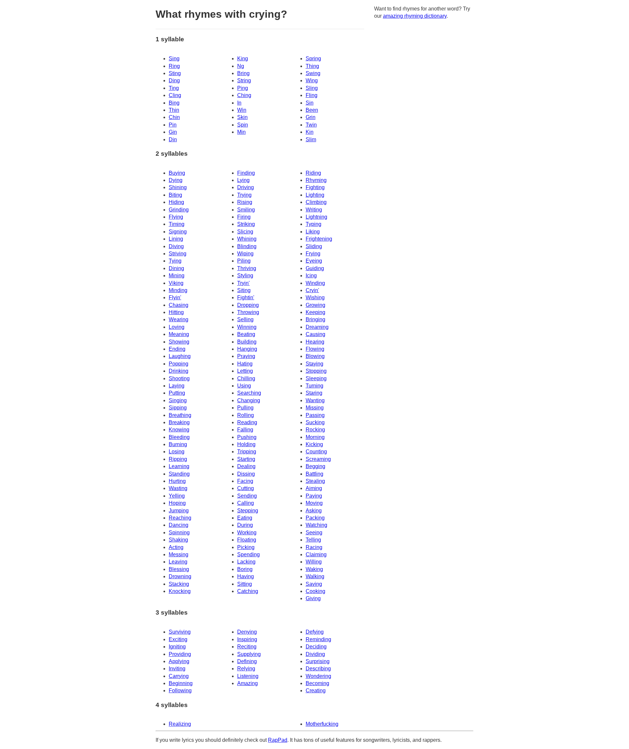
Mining (176, 275)
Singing (178, 400)
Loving (176, 327)
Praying (246, 356)
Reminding (318, 639)
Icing (311, 275)
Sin (310, 103)
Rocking (315, 429)
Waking (314, 569)
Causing (315, 334)
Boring (245, 569)
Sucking (315, 422)
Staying (314, 363)
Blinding (247, 246)
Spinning (179, 532)
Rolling (245, 415)
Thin (174, 110)
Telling (313, 539)
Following (180, 690)
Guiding (315, 268)
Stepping (247, 510)
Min (241, 132)
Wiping (245, 253)
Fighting (315, 187)
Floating (246, 539)
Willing (314, 561)
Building (247, 342)
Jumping (179, 510)
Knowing (179, 429)
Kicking (314, 444)
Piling (244, 261)
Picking (246, 547)
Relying (246, 668)
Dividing (315, 654)
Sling (312, 88)
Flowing (315, 349)
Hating (245, 363)
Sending (247, 496)
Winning (247, 327)
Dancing (178, 525)
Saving (314, 584)
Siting (244, 290)
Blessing (179, 569)
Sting (175, 73)
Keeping (315, 312)
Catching (247, 591)
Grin (310, 117)
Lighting (315, 195)
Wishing (315, 297)
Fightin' (245, 297)
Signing (178, 231)
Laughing (180, 356)
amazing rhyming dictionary (415, 16)
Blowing (315, 356)
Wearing (178, 319)
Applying (179, 661)
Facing (245, 481)
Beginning (181, 683)
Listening (247, 676)
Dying (175, 180)
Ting (174, 88)
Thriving (246, 268)
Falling (245, 429)
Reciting (247, 646)
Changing (248, 400)
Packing (315, 518)
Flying (176, 217)
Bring (243, 73)
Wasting (178, 488)
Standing (179, 474)
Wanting (315, 400)
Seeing (314, 532)
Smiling (246, 209)
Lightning (316, 217)
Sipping (178, 407)
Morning (315, 437)
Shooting (179, 378)
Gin (173, 132)
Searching (249, 393)
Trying (244, 195)
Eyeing (314, 261)
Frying (313, 253)
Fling (311, 95)
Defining (247, 661)
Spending (248, 554)
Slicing (245, 231)
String (244, 80)
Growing (315, 305)
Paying (314, 496)
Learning (179, 466)
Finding (246, 173)
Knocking (180, 591)
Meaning (179, 334)
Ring (174, 66)
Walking (315, 576)
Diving (176, 246)
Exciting (178, 639)
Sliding (314, 246)
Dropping (248, 305)
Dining (176, 268)
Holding (246, 444)
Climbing (316, 202)
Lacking (246, 561)
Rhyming (316, 180)
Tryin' (243, 283)
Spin (242, 125)
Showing (179, 342)
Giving (313, 598)
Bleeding (179, 437)
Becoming (317, 683)
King (242, 58)
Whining (247, 239)
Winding (315, 283)
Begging (315, 466)
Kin (310, 132)
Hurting (177, 481)
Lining (176, 239)
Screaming (318, 459)
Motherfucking (322, 724)
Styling (245, 275)
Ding (174, 80)
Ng (240, 66)
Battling (314, 474)
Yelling (177, 496)
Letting (245, 371)
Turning (314, 385)
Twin (311, 125)
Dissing (246, 474)
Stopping (316, 371)
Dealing (246, 466)
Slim (311, 139)
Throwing (248, 312)
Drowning (180, 576)
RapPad (277, 740)
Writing (314, 209)
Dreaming (317, 327)
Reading (247, 422)
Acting (176, 547)
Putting (177, 393)
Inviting (177, 668)
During (245, 525)
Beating (246, 334)
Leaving (178, 561)
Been (312, 110)
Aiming (314, 488)
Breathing (180, 415)
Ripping (178, 459)
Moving (314, 503)
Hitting (176, 312)
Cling (175, 95)
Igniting (177, 646)
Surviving (180, 632)
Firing (244, 217)
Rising (244, 202)
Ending (177, 349)
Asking (314, 510)
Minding (178, 290)
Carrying (179, 676)
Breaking (179, 422)
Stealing (315, 481)
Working (247, 532)
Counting (316, 451)
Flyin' (175, 297)
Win (241, 110)
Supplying (249, 654)
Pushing (247, 437)
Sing (174, 58)
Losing (176, 451)
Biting (175, 195)
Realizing (180, 724)
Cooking (315, 591)
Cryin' (312, 290)
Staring (314, 393)
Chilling (246, 378)
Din (173, 139)
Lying (243, 180)
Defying (315, 632)
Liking (313, 231)
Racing (314, 547)
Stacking (179, 584)
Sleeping (316, 378)
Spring (313, 58)
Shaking (178, 539)
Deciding (316, 646)
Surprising (318, 661)
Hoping (177, 503)
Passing (315, 415)
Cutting (245, 488)
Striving (177, 253)
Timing (176, 224)
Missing (315, 407)
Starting (246, 459)
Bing (174, 103)
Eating (244, 518)
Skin (242, 117)
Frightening (319, 239)
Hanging (247, 349)
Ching (244, 95)
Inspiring (247, 639)
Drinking (178, 371)
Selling (245, 319)
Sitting (244, 584)
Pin (173, 125)
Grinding (179, 209)
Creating (316, 690)
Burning (178, 444)
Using (244, 385)
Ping (242, 88)
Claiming (316, 554)
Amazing (247, 683)
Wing (312, 80)
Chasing (178, 305)
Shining (178, 187)
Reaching (180, 518)
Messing (178, 554)
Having (245, 576)
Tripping (246, 451)
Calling (245, 503)
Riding (313, 173)
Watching (316, 525)
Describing (318, 668)
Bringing (315, 319)
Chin (174, 117)
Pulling (245, 407)
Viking (176, 283)
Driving (245, 187)
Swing (313, 73)
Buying (177, 173)
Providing (180, 654)
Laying (176, 385)
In (239, 103)
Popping (178, 363)
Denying (247, 632)
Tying (175, 261)
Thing (312, 66)
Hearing (315, 342)
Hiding (176, 202)
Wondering (318, 676)
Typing (313, 224)
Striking (246, 224)
